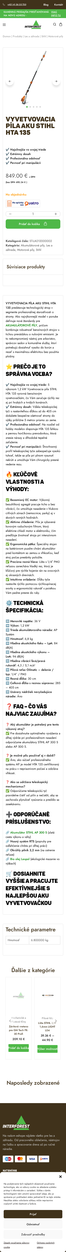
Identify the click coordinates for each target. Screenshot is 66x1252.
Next (56, 81)
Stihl (43, 36)
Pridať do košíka (30, 224)
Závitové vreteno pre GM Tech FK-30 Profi (18, 1030)
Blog (45, 4)
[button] (60, 1176)
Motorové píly (25, 250)
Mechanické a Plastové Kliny (18, 1019)
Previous (10, 81)
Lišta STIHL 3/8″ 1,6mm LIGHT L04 (47, 1026)
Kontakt (58, 4)
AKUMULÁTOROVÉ (18, 325)
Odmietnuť (33, 1224)
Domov (7, 36)
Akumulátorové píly (32, 245)
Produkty (17, 36)
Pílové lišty (47, 1018)
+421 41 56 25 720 (17, 4)
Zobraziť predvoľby (33, 1234)
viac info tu (56, 13)
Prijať (33, 1214)
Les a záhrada (31, 36)
